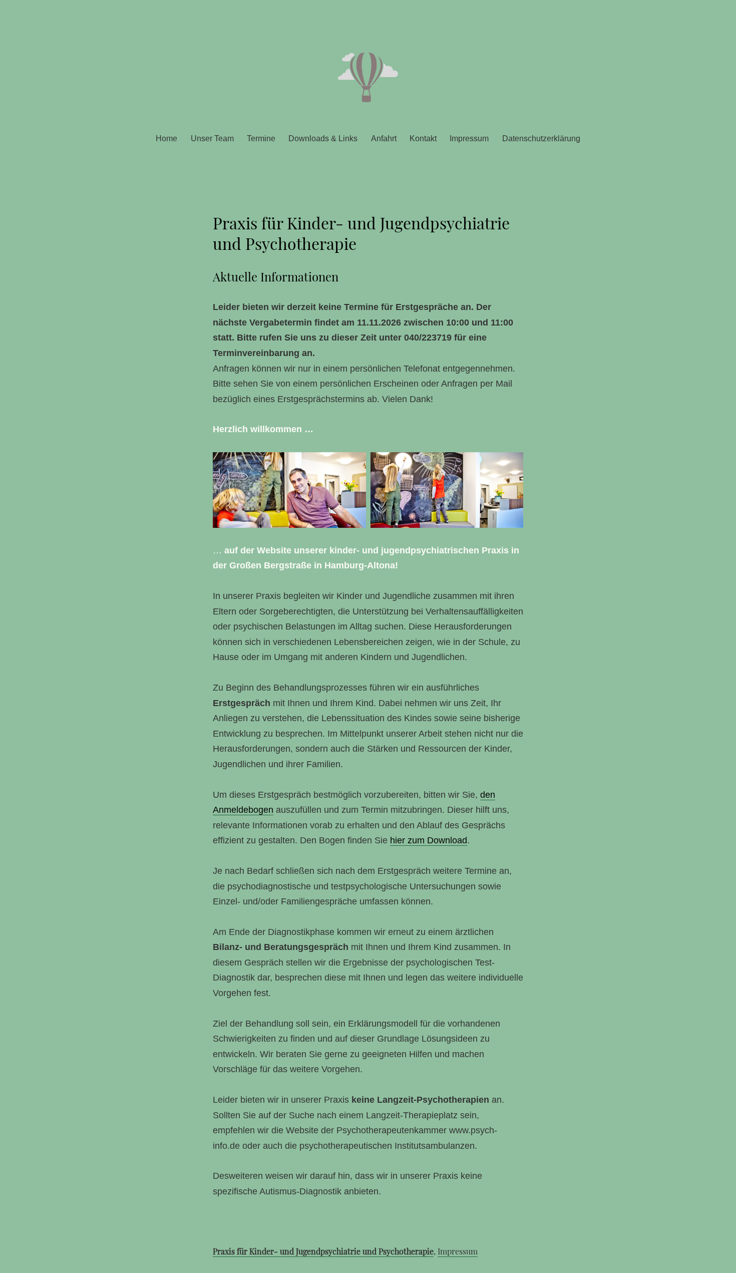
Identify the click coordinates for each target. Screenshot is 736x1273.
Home (166, 138)
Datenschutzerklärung (541, 138)
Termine (261, 138)
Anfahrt (384, 138)
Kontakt (423, 138)
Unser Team (212, 138)
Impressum (469, 138)
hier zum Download (428, 840)
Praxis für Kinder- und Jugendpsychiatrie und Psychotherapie (323, 1251)
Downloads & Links (322, 138)
